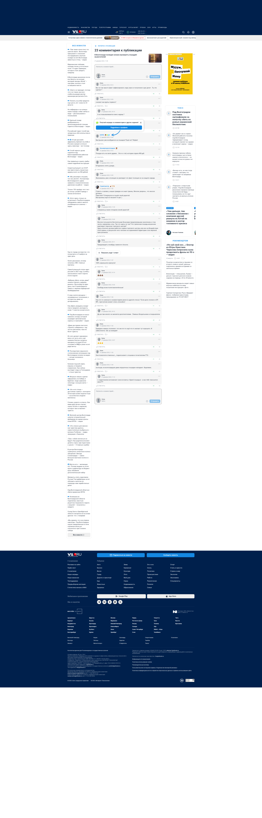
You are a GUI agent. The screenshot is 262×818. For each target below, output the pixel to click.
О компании (72, 571)
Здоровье (100, 587)
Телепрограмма (105, 27)
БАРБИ (102, 135)
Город (99, 574)
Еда (98, 581)
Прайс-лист (72, 568)
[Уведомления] (188, 32)
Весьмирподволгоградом (107, 148)
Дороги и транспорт (104, 578)
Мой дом (127, 578)
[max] (115, 602)
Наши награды (73, 574)
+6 (153, 201)
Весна (99, 571)
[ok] (110, 602)
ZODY (149, 27)
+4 (153, 157)
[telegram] (99, 602)
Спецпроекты (175, 581)
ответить (100, 93)
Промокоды (162, 27)
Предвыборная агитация (76, 584)
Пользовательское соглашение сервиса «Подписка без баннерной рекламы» (154, 667)
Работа (149, 578)
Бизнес (99, 568)
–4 (159, 371)
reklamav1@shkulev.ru (172, 650)
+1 (153, 144)
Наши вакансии (73, 578)
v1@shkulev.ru (90, 664)
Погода (94, 27)
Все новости (79, 45)
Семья (149, 587)
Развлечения (152, 581)
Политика (150, 571)
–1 (159, 201)
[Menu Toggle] (68, 32)
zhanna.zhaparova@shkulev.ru (76, 673)
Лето (125, 574)
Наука (126, 581)
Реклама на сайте (74, 565)
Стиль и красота (176, 568)
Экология (173, 574)
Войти (103, 76)
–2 (159, 213)
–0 (159, 93)
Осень (149, 568)
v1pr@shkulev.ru (159, 656)
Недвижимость (73, 27)
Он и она (150, 565)
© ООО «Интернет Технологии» (100, 680)
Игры (154, 27)
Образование (128, 587)
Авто (99, 565)
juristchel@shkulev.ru (114, 666)
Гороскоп (123, 27)
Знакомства (85, 27)
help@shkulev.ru (80, 667)
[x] (120, 602)
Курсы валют (133, 27)
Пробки (143, 27)
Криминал (127, 568)
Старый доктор (104, 186)
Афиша (115, 27)
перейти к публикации (106, 46)
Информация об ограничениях (141, 659)
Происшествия (152, 574)
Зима (126, 565)
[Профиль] (193, 32)
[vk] (104, 602)
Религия (150, 584)
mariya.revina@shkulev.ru (75, 676)
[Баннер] (111, 38)
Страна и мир (175, 571)
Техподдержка (73, 581)
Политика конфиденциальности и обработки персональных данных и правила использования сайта (161, 670)
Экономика (174, 578)
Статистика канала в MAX (77, 587)
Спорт (172, 565)
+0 (153, 93)
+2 (153, 371)
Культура (127, 571)
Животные (101, 584)
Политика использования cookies (142, 662)
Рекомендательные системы (140, 665)
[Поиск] (183, 32)
